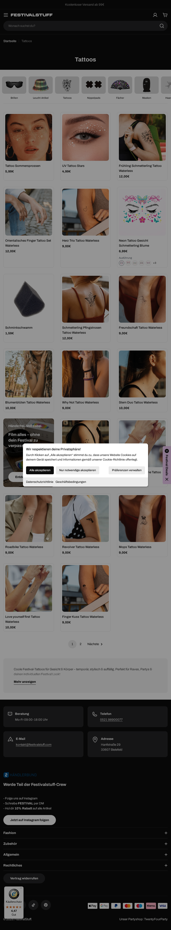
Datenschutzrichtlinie (39, 481)
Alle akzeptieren (39, 470)
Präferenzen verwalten (127, 470)
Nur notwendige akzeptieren (77, 470)
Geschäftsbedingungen (70, 481)
